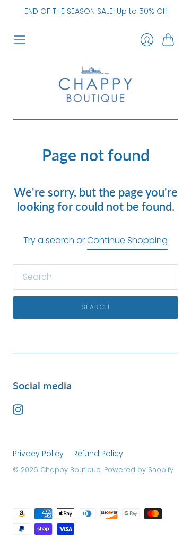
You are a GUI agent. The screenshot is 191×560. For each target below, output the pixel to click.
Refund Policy (98, 453)
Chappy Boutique (70, 470)
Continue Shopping (127, 240)
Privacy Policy (38, 453)
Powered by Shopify (138, 470)
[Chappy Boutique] (95, 83)
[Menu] (19, 40)
